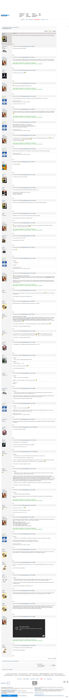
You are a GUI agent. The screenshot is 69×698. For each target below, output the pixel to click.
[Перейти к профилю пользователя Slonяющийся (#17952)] (3, 242)
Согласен (9, 695)
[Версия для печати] (12, 44)
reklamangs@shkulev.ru (37, 688)
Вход (47, 19)
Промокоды (34, 16)
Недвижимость (22, 13)
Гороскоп (33, 13)
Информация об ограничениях (38, 692)
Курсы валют (28, 16)
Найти (27, 19)
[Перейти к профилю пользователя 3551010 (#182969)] (4, 309)
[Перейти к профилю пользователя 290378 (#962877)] (4, 195)
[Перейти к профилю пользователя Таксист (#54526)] (4, 363)
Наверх (67, 696)
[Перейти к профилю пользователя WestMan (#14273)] (3, 446)
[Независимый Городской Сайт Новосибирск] (5, 16)
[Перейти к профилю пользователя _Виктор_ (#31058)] (4, 104)
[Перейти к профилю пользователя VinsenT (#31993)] (4, 253)
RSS (50, 31)
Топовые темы (43, 19)
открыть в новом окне (41, 666)
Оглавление (22, 19)
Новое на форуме (37, 19)
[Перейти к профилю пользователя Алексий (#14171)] (4, 65)
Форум (20, 16)
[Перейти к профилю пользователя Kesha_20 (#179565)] (4, 41)
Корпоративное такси (25, 46)
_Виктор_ (7, 669)
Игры (40, 13)
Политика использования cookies (39, 694)
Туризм (27, 13)
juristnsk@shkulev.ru (24, 695)
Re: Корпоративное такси (25, 70)
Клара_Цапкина (10, 669)
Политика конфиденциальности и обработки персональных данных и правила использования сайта (48, 695)
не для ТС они (22, 72)
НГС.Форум (3, 27)
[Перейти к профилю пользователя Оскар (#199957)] (4, 169)
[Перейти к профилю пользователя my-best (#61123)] (4, 78)
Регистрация (31, 19)
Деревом (54, 31)
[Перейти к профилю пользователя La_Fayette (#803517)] (4, 350)
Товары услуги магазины (9, 27)
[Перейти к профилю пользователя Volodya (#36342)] (2, 334)
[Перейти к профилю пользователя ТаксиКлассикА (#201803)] (4, 52)
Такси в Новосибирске (15, 27)
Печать (46, 31)
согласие (10, 692)
